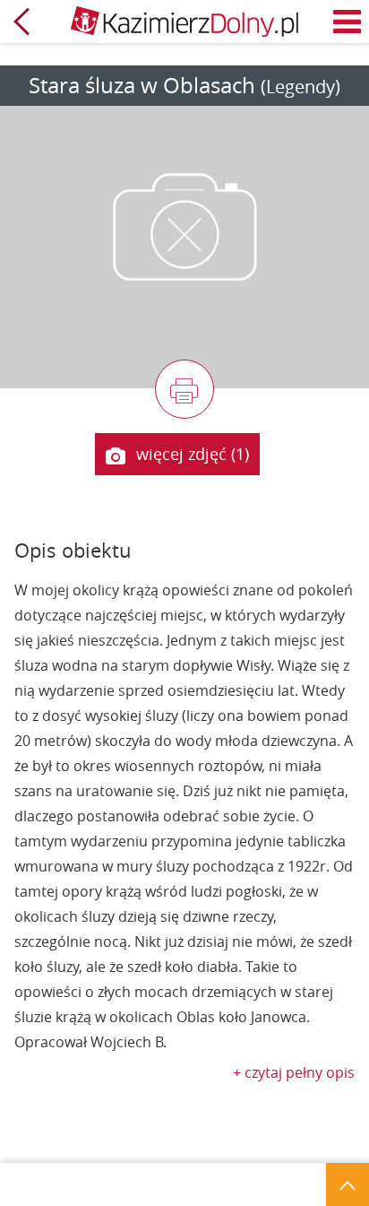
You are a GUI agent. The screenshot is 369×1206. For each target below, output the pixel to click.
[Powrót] (21, 21)
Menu (347, 21)
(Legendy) (300, 86)
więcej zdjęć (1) (192, 453)
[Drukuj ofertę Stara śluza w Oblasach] (184, 389)
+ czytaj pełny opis (294, 1072)
